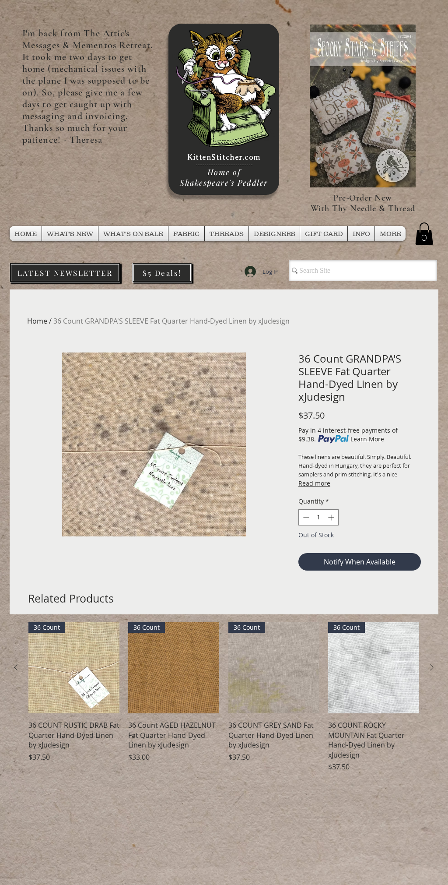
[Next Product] (432, 667)
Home (37, 321)
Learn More (367, 439)
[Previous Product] (15, 667)
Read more (314, 483)
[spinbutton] (318, 517)
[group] (223, 697)
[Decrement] (305, 517)
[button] (226, 233)
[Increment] (331, 517)
